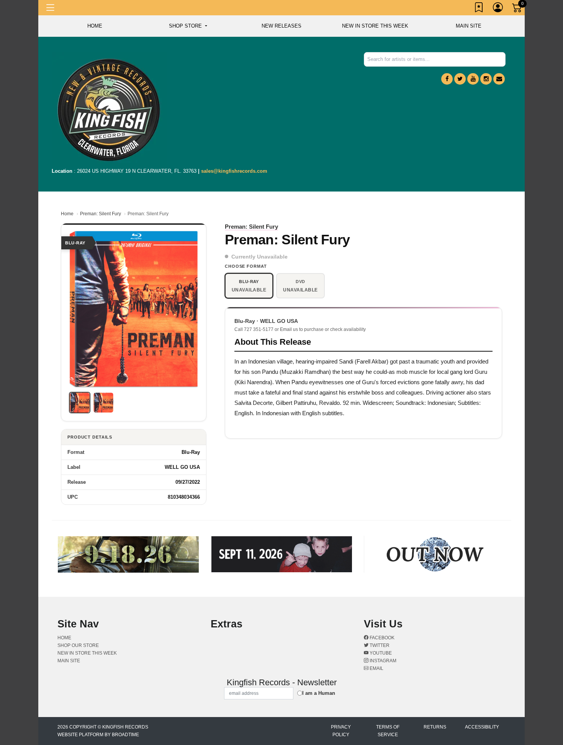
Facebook (381, 637)
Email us (289, 329)
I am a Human (318, 693)
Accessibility (482, 727)
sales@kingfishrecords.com (234, 171)
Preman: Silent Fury (100, 213)
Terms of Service (387, 730)
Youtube (380, 653)
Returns (435, 727)
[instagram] (486, 78)
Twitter (379, 645)
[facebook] (446, 78)
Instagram (382, 660)
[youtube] (473, 78)
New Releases (281, 26)
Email (375, 668)
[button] (188, 26)
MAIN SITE (468, 26)
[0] (517, 9)
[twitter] (459, 78)
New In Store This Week (375, 26)
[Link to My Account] (498, 9)
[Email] (499, 78)
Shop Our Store (78, 645)
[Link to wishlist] (479, 9)
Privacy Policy (341, 730)
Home (67, 213)
